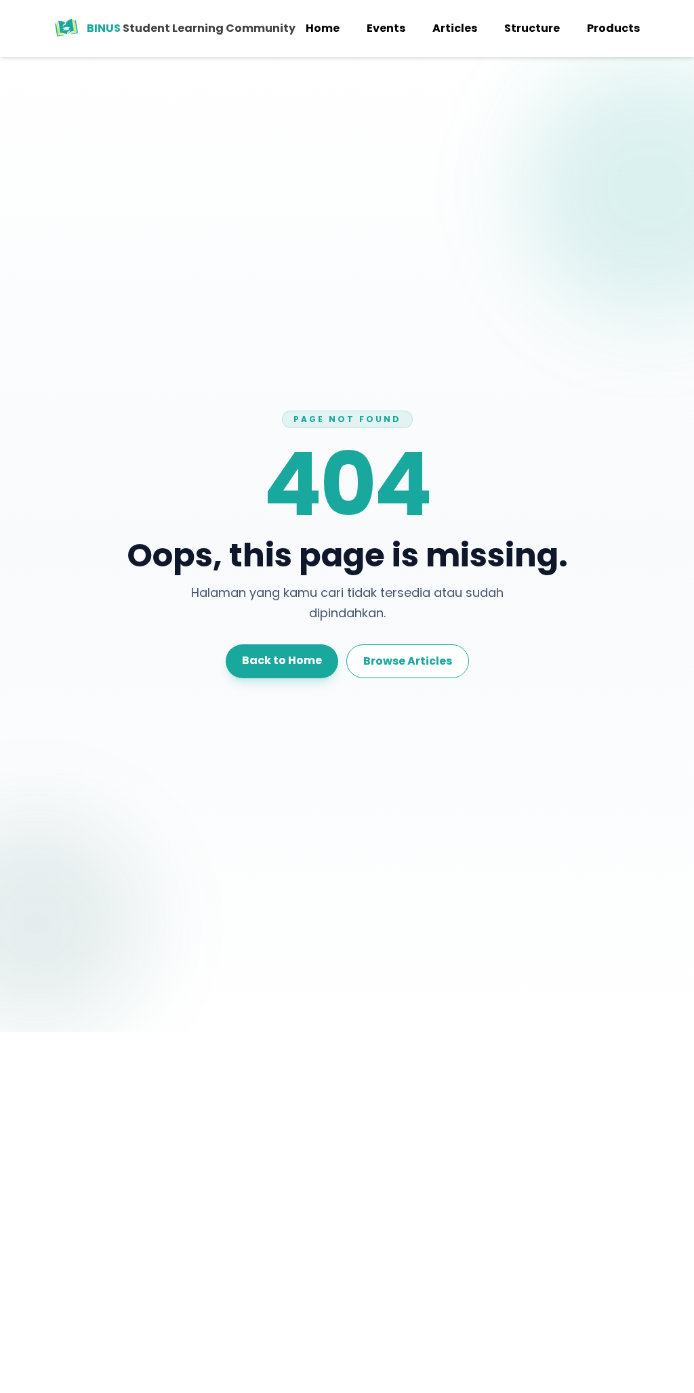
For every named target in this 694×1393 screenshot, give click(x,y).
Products (613, 28)
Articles (454, 28)
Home (323, 28)
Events (386, 28)
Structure (532, 28)
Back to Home (282, 660)
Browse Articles (407, 661)
